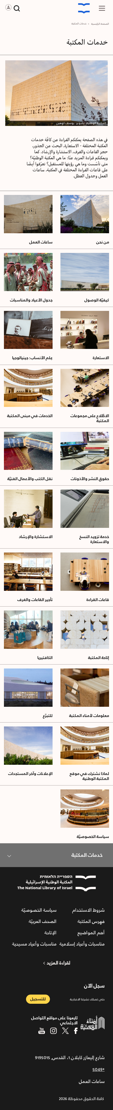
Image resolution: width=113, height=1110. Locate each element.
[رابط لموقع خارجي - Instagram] (53, 1031)
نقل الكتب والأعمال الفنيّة (30, 479)
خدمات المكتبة (86, 855)
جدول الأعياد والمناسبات (31, 300)
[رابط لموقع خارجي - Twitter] (65, 1031)
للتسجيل (38, 999)
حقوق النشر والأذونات (90, 479)
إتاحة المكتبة (98, 658)
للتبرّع (48, 716)
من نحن (102, 242)
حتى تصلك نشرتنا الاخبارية (87, 999)
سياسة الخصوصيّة (93, 837)
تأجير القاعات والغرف (35, 600)
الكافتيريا (45, 658)
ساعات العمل (41, 242)
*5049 (99, 1069)
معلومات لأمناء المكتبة (89, 716)
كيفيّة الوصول (96, 300)
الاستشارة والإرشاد (36, 537)
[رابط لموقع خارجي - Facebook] (76, 1031)
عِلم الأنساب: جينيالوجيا (32, 358)
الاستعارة (101, 358)
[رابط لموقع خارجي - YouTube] (41, 1031)
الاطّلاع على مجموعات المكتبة (89, 418)
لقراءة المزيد (58, 963)
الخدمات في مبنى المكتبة (30, 416)
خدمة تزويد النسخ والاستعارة (94, 539)
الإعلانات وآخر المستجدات (30, 774)
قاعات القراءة (97, 600)
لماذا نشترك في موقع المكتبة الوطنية (89, 776)
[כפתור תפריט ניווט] (102, 8)
